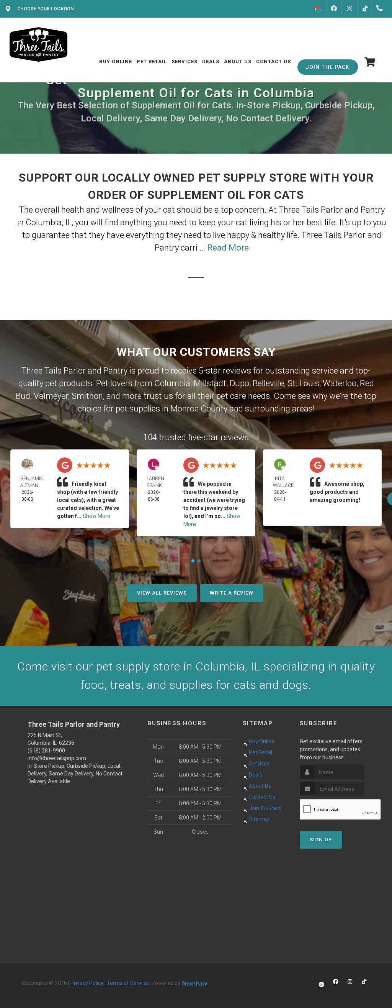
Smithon (87, 396)
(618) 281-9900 (46, 750)
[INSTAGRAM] (349, 9)
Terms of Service (127, 983)
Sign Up (321, 839)
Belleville (268, 383)
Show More (96, 516)
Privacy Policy (86, 983)
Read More (228, 247)
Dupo (239, 383)
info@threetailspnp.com (57, 758)
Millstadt (210, 383)
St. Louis (303, 383)
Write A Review (231, 593)
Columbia (172, 383)
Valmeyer (51, 396)
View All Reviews (162, 593)
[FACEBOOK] (333, 9)
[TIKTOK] (365, 9)
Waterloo (339, 383)
